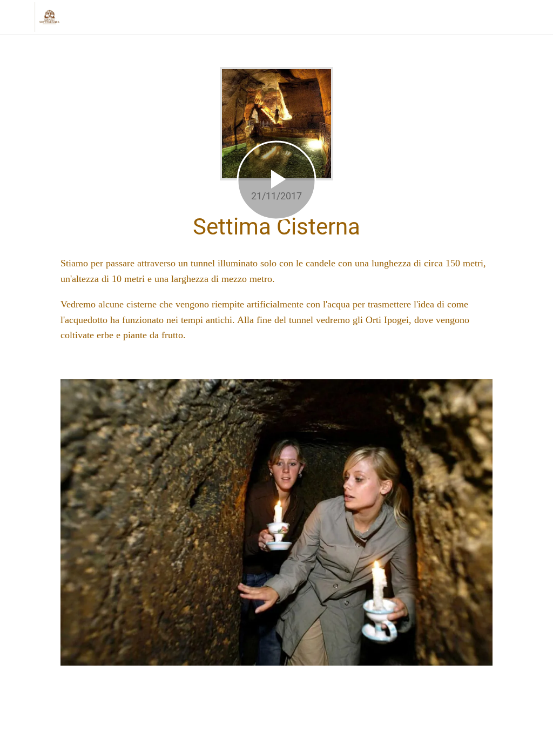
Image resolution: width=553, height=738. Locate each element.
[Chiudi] (17, 17)
